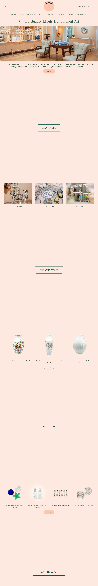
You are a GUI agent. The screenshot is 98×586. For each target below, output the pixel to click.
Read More (49, 71)
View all (49, 367)
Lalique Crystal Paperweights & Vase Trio (14, 506)
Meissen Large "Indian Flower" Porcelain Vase (18, 360)
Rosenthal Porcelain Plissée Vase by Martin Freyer (80, 361)
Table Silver (18, 207)
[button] (6, 6)
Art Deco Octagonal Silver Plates (83, 505)
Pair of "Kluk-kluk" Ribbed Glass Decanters (37, 506)
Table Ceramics (49, 207)
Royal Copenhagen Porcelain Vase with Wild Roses (49, 361)
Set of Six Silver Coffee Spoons (60, 505)
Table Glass (79, 207)
